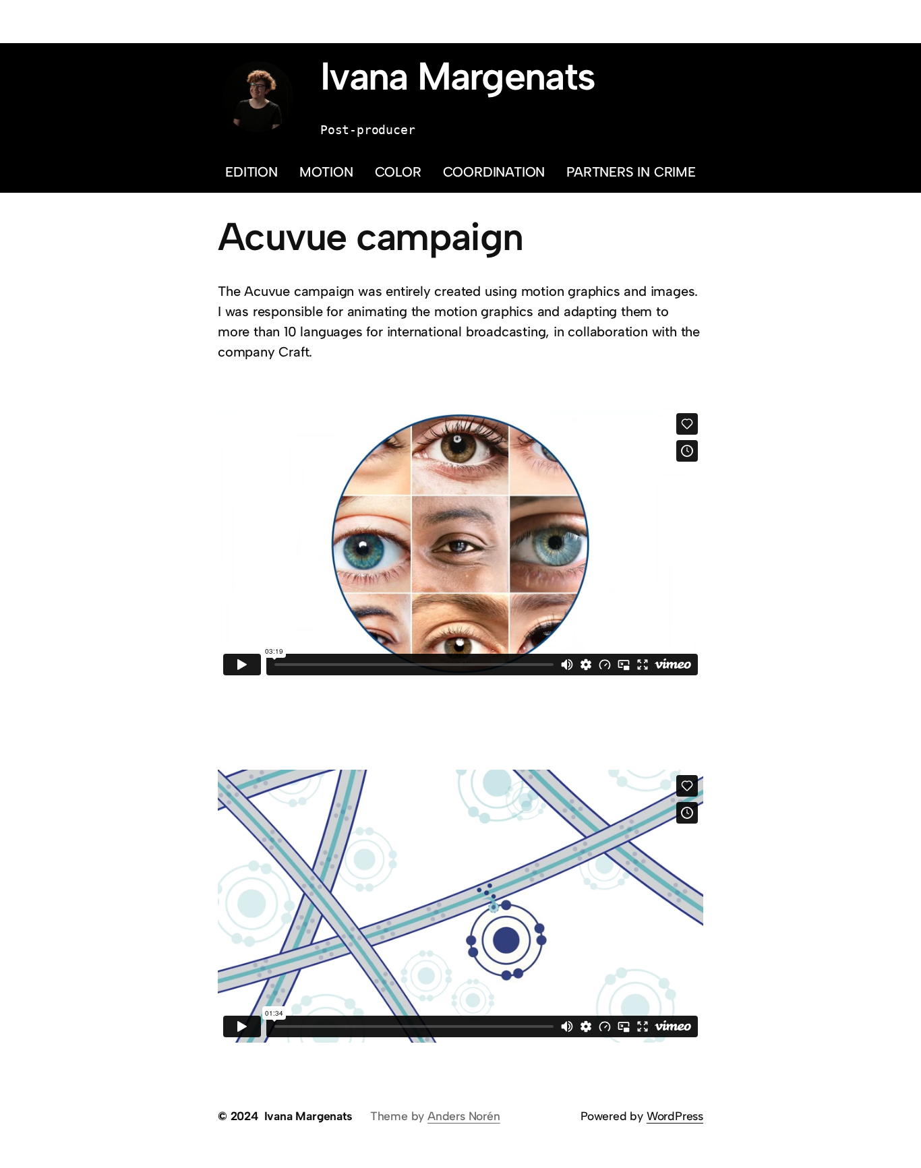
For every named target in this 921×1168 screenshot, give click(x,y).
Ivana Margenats (457, 76)
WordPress (675, 1116)
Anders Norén (463, 1116)
